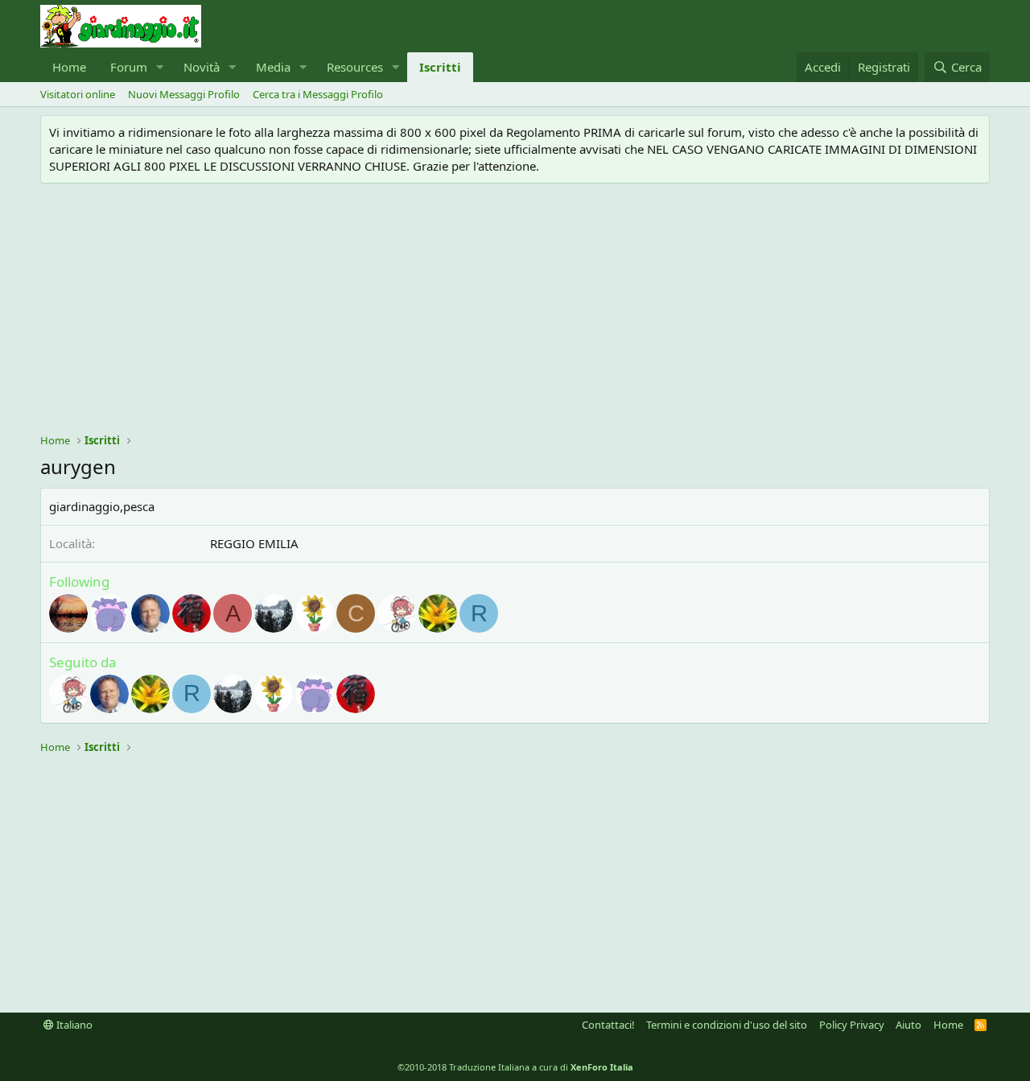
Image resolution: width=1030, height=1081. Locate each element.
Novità (201, 67)
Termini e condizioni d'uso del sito (726, 1024)
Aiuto (908, 1024)
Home (69, 67)
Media (273, 67)
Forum (128, 67)
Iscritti (440, 67)
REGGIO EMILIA (254, 543)
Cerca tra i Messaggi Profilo (318, 94)
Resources (355, 67)
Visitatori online (77, 94)
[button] (160, 67)
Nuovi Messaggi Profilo (184, 94)
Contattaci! (608, 1024)
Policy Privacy (851, 1024)
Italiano (73, 1024)
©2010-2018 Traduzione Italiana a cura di (515, 1067)
